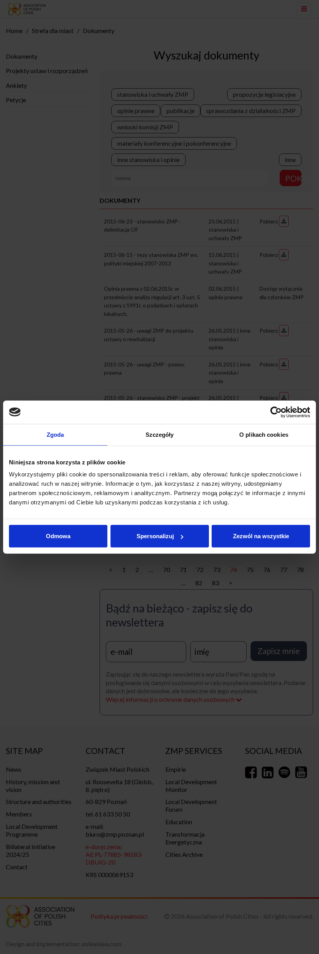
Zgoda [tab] (55, 434)
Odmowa (58, 536)
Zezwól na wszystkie (261, 536)
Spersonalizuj (155, 536)
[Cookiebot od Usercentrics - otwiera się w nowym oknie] (276, 412)
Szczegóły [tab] (159, 434)
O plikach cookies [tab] (263, 434)
